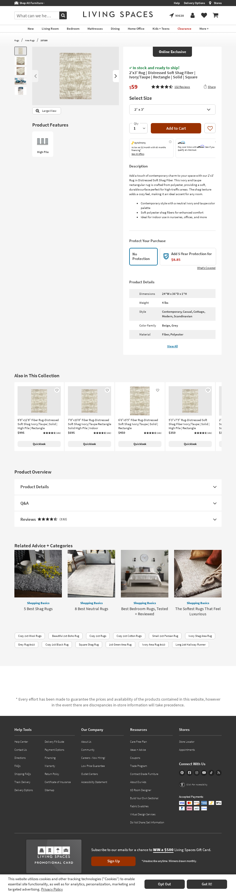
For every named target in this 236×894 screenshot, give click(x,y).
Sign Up (113, 861)
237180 (44, 40)
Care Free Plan (138, 742)
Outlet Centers (89, 774)
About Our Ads (138, 782)
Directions (20, 758)
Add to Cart (176, 128)
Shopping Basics (38, 603)
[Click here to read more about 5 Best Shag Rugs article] (38, 573)
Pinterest (182, 773)
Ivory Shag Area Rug (200, 636)
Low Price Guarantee (93, 766)
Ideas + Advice (138, 750)
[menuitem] (215, 16)
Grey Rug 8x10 (26, 644)
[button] (170, 87)
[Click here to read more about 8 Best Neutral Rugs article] (91, 573)
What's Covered (206, 268)
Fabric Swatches (139, 806)
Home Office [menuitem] (136, 29)
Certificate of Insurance (58, 782)
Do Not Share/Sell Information (147, 822)
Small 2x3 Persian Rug (165, 636)
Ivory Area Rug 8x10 (153, 644)
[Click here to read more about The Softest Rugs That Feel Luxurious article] (198, 573)
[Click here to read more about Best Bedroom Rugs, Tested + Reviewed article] (144, 573)
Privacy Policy (52, 889)
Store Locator (186, 742)
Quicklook (39, 444)
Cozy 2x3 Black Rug (56, 644)
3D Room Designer (140, 790)
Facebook (189, 773)
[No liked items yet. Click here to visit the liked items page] (204, 16)
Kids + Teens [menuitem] (161, 29)
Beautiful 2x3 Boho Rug (65, 636)
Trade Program (138, 766)
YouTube (204, 773)
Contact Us (20, 750)
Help (177, 3)
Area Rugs (30, 40)
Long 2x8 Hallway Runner (190, 644)
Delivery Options (194, 3)
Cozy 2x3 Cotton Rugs (129, 636)
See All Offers (138, 153)
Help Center (21, 742)
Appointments (187, 750)
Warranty (50, 766)
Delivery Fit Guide (54, 742)
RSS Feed (219, 773)
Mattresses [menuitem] (95, 29)
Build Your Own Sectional (144, 798)
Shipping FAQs (22, 774)
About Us (86, 742)
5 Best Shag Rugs (38, 608)
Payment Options (54, 750)
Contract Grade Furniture (144, 774)
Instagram (197, 773)
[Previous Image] (35, 76)
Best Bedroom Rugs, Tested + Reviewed (144, 611)
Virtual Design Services (142, 814)
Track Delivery (22, 782)
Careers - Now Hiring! (93, 758)
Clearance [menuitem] (184, 29)
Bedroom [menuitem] (73, 29)
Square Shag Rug (89, 644)
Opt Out (164, 884)
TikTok (211, 773)
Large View (49, 111)
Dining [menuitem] (115, 29)
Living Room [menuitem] (50, 29)
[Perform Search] (63, 15)
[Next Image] (116, 76)
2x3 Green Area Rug (120, 644)
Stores (218, 3)
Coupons (135, 758)
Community (87, 750)
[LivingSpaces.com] (118, 14)
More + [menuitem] (204, 29)
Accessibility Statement (94, 782)
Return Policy (52, 774)
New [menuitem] (31, 29)
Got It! (207, 884)
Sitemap (49, 790)
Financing (50, 758)
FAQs (17, 766)
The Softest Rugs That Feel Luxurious (198, 611)
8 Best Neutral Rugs (91, 608)
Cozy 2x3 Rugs (98, 636)
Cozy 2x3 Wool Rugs (29, 636)
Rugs (16, 40)
